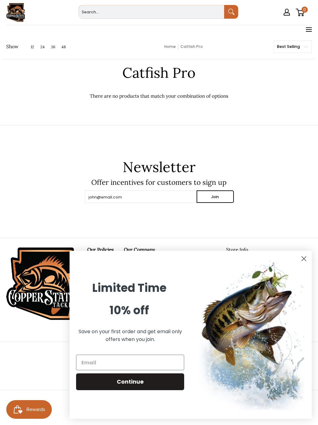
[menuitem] (287, 21)
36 (53, 47)
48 (63, 47)
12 (32, 47)
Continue (130, 381)
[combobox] (151, 12)
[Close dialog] (303, 258)
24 (42, 47)
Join (215, 196)
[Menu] (308, 29)
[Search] (231, 12)
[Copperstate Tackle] (15, 12)
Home (170, 46)
